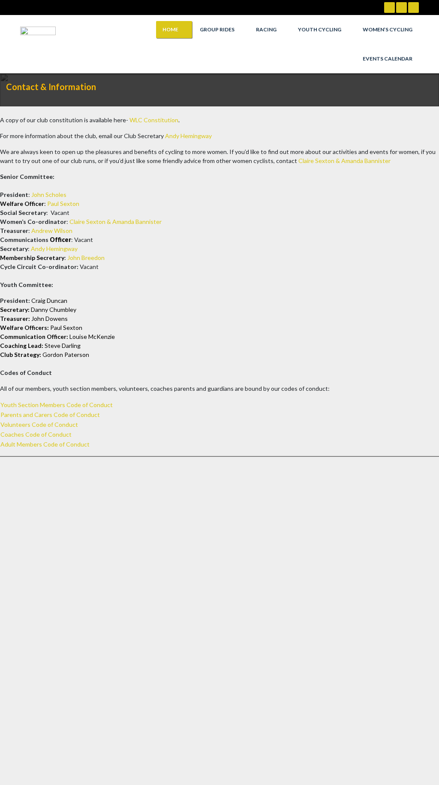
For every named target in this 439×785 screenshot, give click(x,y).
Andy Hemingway (188, 135)
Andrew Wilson (51, 230)
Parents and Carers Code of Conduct (50, 414)
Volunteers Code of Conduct (39, 424)
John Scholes (48, 194)
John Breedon (86, 257)
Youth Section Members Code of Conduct (56, 404)
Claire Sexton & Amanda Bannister (344, 160)
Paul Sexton (63, 203)
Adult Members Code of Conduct (45, 444)
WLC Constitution (153, 120)
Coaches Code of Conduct (36, 434)
